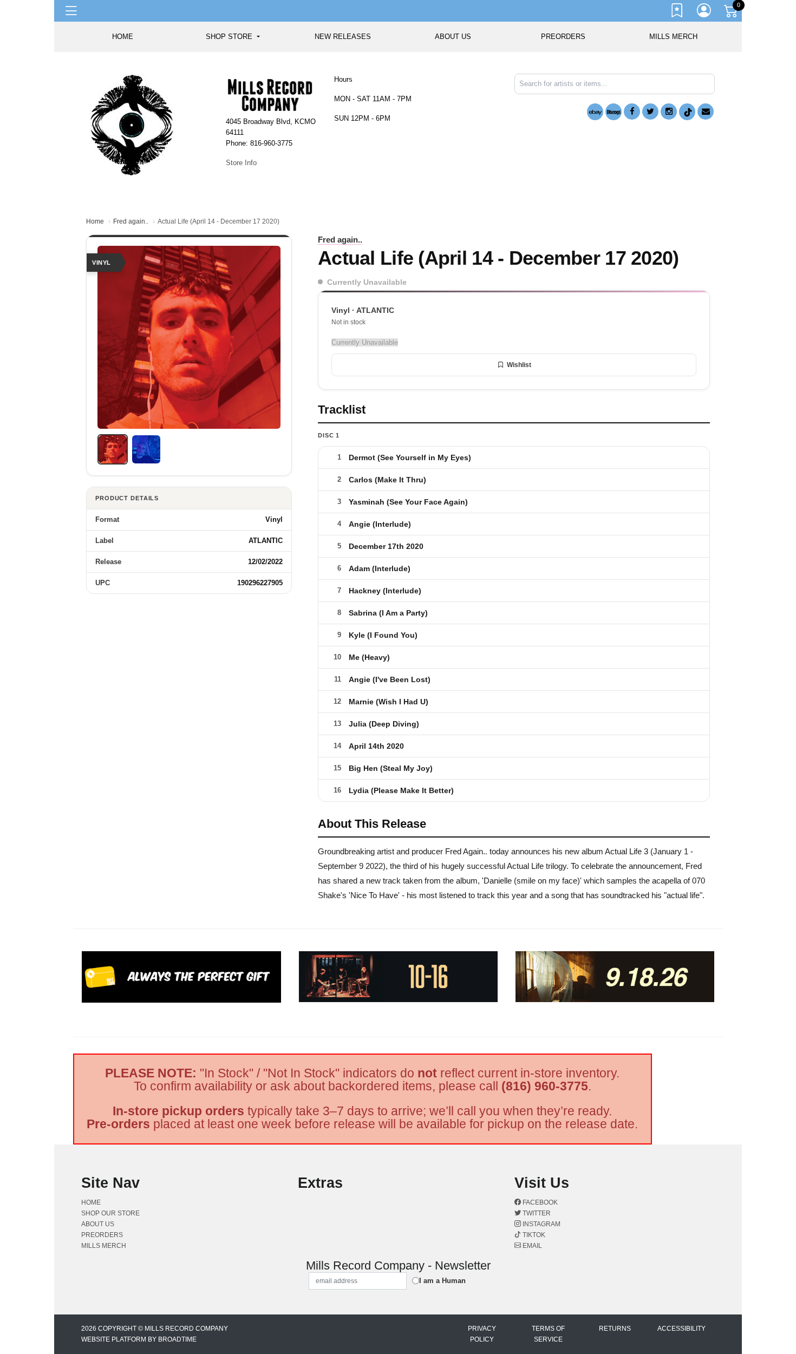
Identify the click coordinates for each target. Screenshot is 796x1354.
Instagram (540, 1224)
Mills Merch (673, 36)
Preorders (563, 36)
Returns (615, 1328)
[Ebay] (595, 111)
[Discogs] (613, 111)
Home (95, 221)
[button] (232, 37)
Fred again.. (130, 221)
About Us (453, 36)
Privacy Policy (482, 1334)
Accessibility (681, 1328)
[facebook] (632, 111)
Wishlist (519, 365)
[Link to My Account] (704, 12)
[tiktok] (687, 111)
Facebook (539, 1202)
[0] (731, 13)
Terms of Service (548, 1334)
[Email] (705, 111)
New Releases (343, 36)
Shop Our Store (110, 1213)
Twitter (536, 1213)
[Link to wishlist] (677, 12)
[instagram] (669, 111)
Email (531, 1246)
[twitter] (650, 111)
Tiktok (533, 1235)
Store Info (241, 163)
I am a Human (442, 1281)
